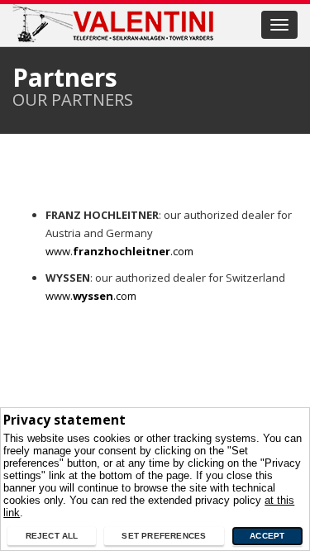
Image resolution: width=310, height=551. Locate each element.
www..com (119, 251)
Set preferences (164, 535)
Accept (267, 535)
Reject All (52, 535)
